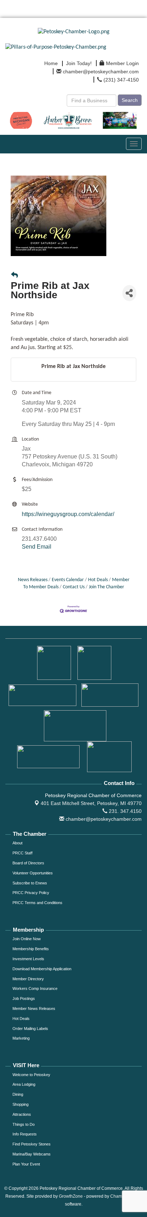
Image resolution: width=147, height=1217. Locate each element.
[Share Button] (129, 293)
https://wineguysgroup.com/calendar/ (68, 514)
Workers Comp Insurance (34, 988)
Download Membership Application (41, 969)
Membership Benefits (30, 949)
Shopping (20, 1104)
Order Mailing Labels (30, 1028)
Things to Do (23, 1124)
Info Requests (24, 1134)
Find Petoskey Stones (31, 1144)
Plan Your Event (26, 1164)
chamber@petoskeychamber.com (103, 819)
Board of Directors (28, 863)
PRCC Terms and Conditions (37, 903)
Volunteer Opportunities (32, 873)
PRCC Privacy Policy (30, 892)
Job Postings (23, 998)
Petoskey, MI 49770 (91, 803)
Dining (17, 1094)
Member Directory (28, 979)
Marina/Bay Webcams (31, 1154)
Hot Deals (98, 580)
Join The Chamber (106, 587)
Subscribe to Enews (29, 883)
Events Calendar (68, 580)
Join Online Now (26, 939)
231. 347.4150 (124, 811)
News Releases (32, 580)
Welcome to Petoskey (31, 1075)
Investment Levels (28, 959)
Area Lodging (23, 1084)
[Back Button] (14, 276)
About (17, 843)
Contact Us (74, 587)
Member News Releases (33, 1008)
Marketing (21, 1038)
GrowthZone (71, 1196)
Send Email (36, 547)
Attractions (21, 1114)
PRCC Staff (22, 853)
